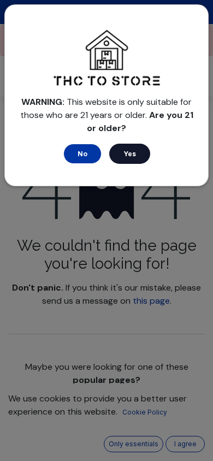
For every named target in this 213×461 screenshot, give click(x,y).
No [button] (82, 154)
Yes (129, 154)
